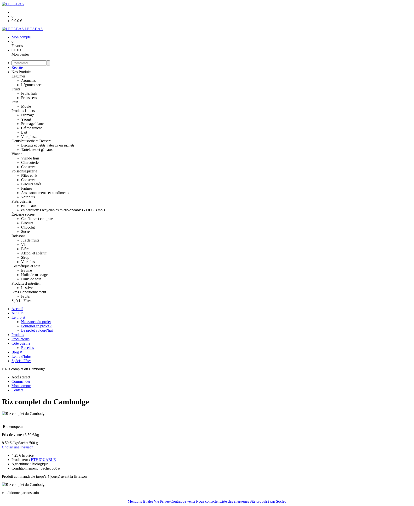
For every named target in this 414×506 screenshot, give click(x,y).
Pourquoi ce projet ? (36, 326)
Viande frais (30, 158)
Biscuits (27, 223)
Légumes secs (31, 85)
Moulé (26, 106)
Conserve (28, 167)
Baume (26, 270)
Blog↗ (17, 352)
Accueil (17, 309)
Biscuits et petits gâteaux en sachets (48, 145)
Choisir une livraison (17, 447)
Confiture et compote (37, 219)
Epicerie (31, 171)
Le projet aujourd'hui (37, 330)
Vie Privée (162, 501)
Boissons (18, 236)
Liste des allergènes (234, 501)
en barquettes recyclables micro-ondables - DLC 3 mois (63, 210)
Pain (15, 102)
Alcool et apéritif (33, 253)
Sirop (25, 257)
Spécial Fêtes (21, 301)
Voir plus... (29, 137)
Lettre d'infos (21, 356)
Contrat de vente (182, 501)
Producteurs (20, 339)
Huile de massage (34, 275)
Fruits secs (29, 98)
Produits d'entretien (26, 283)
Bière (25, 249)
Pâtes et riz (29, 175)
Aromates (28, 80)
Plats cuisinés (22, 201)
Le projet (18, 317)
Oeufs (16, 141)
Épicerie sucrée (23, 214)
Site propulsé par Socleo (268, 501)
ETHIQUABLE (43, 460)
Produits (18, 335)
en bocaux (29, 206)
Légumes (18, 76)
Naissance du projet (36, 322)
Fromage (27, 115)
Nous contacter (207, 501)
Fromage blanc (32, 124)
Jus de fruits (30, 240)
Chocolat (28, 227)
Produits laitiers (23, 111)
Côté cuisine (21, 343)
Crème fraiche (31, 128)
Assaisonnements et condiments (45, 193)
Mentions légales (140, 501)
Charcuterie (30, 162)
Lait (24, 132)
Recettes (18, 67)
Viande (17, 154)
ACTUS (18, 313)
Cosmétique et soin (26, 266)
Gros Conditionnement (29, 292)
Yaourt (26, 119)
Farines (26, 188)
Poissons (18, 171)
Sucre (25, 231)
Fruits (16, 89)
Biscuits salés (31, 184)
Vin (24, 244)
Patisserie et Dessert (36, 141)
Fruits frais (29, 93)
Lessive (27, 288)
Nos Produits (21, 72)
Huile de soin (31, 279)
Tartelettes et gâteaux (37, 149)
